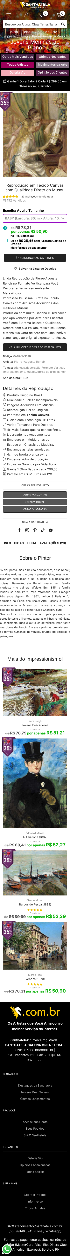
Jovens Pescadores (35, 725)
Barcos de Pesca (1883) (35, 904)
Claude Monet (35, 900)
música (31, 371)
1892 (24, 378)
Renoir (61, 371)
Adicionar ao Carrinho (37, 257)
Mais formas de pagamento (28, 247)
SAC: (35, 1226)
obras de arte (46, 371)
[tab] (8, 543)
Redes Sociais (35, 1172)
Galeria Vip (17, 72)
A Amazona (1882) (35, 837)
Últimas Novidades (52, 56)
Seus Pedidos (35, 1128)
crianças (19, 367)
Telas (26, 32)
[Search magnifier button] (63, 24)
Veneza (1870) (35, 979)
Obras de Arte (46, 32)
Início (14, 32)
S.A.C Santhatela (35, 1135)
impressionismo (14, 371)
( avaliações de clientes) (36, 196)
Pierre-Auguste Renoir (49, 36)
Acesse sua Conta (35, 1122)
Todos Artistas (17, 64)
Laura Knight (35, 721)
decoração (33, 367)
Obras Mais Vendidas (17, 56)
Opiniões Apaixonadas (35, 1165)
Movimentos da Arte (52, 64)
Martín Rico (35, 974)
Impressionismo (16, 36)
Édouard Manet (35, 833)
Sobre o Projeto (35, 1195)
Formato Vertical (53, 367)
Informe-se (35, 1201)
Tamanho (36, 210)
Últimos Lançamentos (35, 1099)
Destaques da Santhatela (35, 1085)
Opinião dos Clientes (52, 72)
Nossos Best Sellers (35, 1092)
